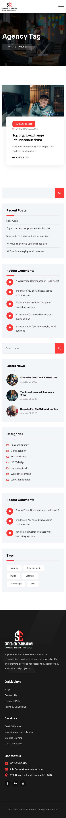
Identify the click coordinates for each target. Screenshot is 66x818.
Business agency (20, 445)
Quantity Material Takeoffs (19, 732)
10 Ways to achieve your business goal (26, 243)
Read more (22, 157)
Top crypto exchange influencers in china (28, 137)
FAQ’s (7, 689)
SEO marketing (18, 456)
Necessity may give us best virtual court (28, 236)
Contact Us (11, 695)
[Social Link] (8, 783)
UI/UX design (17, 462)
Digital (13, 576)
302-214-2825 (18, 763)
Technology (15, 583)
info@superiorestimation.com (26, 769)
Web (33, 583)
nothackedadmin (28, 128)
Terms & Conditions (15, 706)
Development (33, 568)
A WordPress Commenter (29, 281)
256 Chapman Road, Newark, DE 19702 (31, 775)
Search (59, 193)
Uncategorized (19, 468)
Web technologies (20, 479)
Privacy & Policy (13, 701)
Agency (14, 568)
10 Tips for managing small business (25, 251)
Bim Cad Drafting (13, 737)
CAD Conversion (13, 743)
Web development (21, 473)
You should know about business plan (38, 377)
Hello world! (12, 220)
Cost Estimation (13, 726)
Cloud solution (18, 450)
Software (30, 576)
